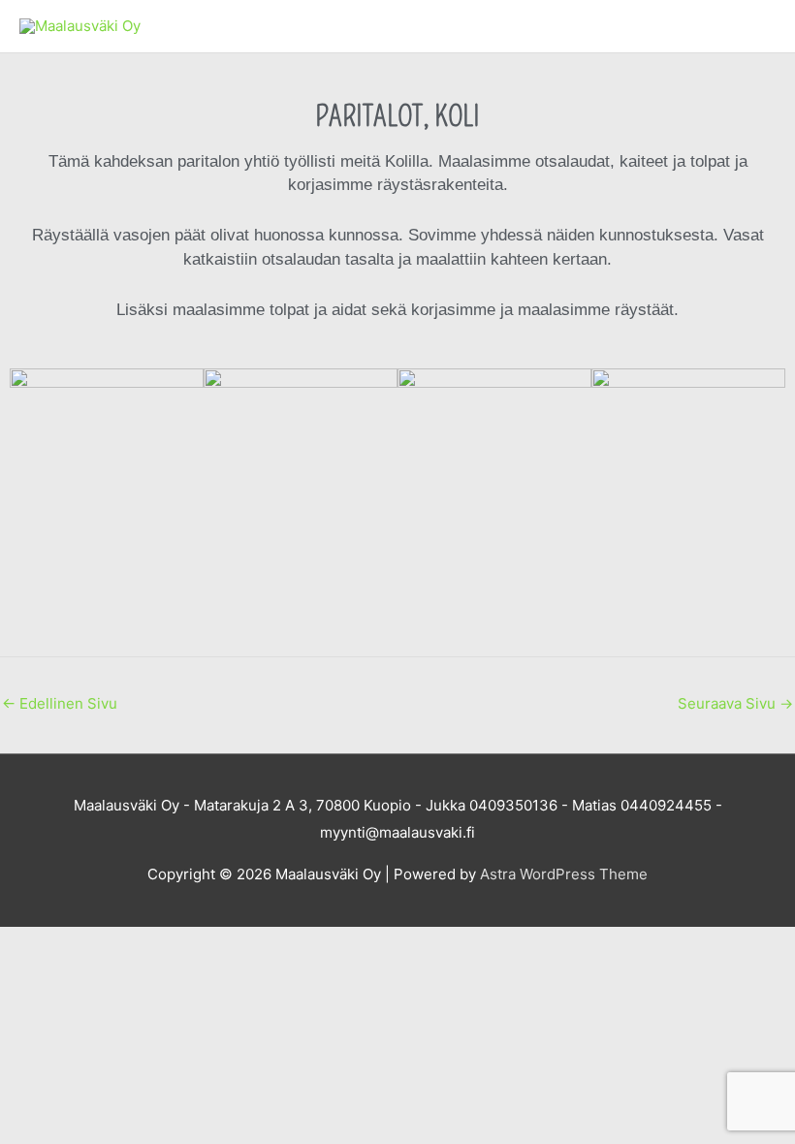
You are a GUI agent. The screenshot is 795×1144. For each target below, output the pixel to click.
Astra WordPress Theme (564, 874)
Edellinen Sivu (59, 703)
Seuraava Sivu (735, 703)
